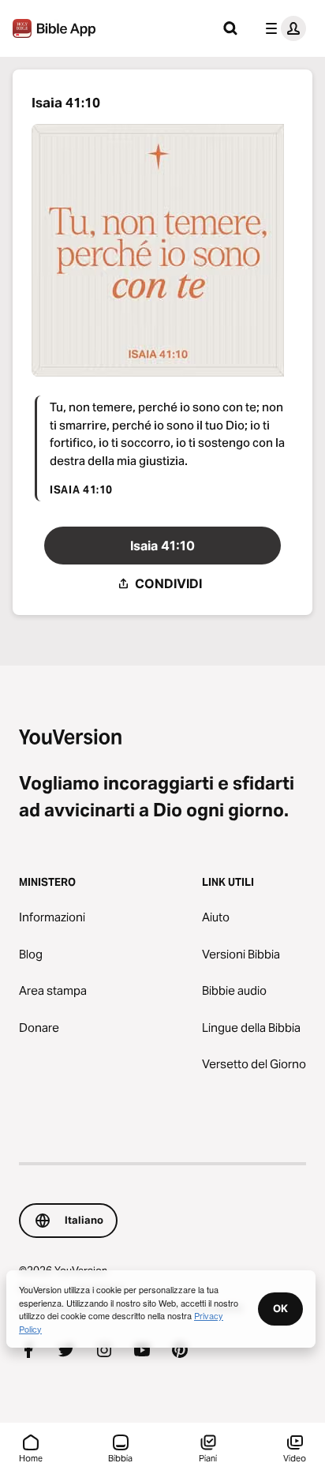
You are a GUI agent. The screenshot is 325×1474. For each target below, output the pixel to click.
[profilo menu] (282, 28)
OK (280, 1308)
